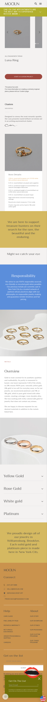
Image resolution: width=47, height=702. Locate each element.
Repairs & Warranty (12, 625)
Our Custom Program (35, 635)
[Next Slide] (39, 32)
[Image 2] (36, 43)
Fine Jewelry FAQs (11, 621)
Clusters (9, 104)
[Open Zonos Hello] (42, 697)
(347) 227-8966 (12, 585)
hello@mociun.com (15, 589)
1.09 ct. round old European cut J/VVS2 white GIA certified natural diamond (23, 179)
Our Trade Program (34, 641)
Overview (11, 371)
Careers (7, 642)
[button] (35, 3)
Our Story (34, 616)
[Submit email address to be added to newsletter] (37, 685)
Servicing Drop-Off (15, 593)
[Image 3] (38, 43)
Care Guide (8, 616)
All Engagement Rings (13, 56)
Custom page (24, 91)
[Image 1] (35, 43)
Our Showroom (36, 621)
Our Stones (35, 625)
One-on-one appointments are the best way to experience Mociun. (20, 12)
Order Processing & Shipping (12, 637)
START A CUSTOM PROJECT (23, 76)
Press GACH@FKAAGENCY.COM (17, 599)
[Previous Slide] (7, 32)
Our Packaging (36, 630)
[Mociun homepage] (12, 4)
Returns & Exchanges (8, 631)
